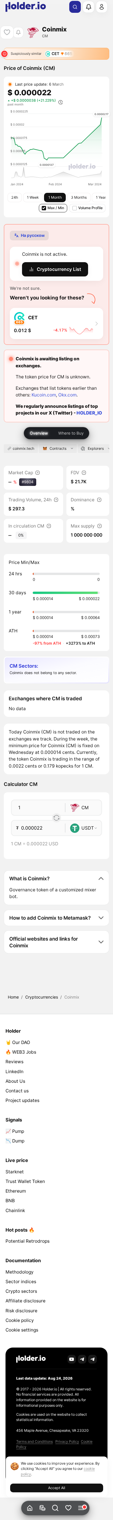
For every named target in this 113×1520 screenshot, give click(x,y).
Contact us (17, 1091)
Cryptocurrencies (41, 996)
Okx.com (67, 395)
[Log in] (101, 7)
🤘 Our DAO (18, 1042)
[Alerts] (88, 7)
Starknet (15, 1172)
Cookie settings (22, 1330)
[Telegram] (82, 1359)
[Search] (75, 7)
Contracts (58, 448)
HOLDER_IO (89, 413)
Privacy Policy (67, 1441)
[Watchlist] (68, 1508)
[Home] (29, 1508)
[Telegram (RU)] (92, 1359)
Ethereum (16, 1191)
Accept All (56, 1488)
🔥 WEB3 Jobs (21, 1052)
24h (14, 197)
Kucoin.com (44, 395)
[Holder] (31, 1359)
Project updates (22, 1100)
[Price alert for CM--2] (18, 32)
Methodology (20, 1272)
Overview (39, 433)
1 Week (33, 197)
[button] (55, 1508)
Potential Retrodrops (28, 1241)
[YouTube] (72, 1359)
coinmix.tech (23, 448)
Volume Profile (90, 208)
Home (13, 996)
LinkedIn (14, 1071)
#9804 (27, 481)
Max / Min (56, 208)
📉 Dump (15, 1141)
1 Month (55, 197)
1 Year (101, 197)
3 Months (79, 197)
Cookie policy (20, 1320)
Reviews (14, 1061)
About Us (15, 1081)
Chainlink (15, 1210)
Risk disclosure (21, 1310)
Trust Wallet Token (25, 1181)
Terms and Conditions (34, 1441)
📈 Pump (15, 1131)
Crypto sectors (21, 1291)
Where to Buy (71, 433)
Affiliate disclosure (25, 1301)
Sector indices (21, 1281)
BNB (10, 1200)
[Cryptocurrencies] (42, 1508)
